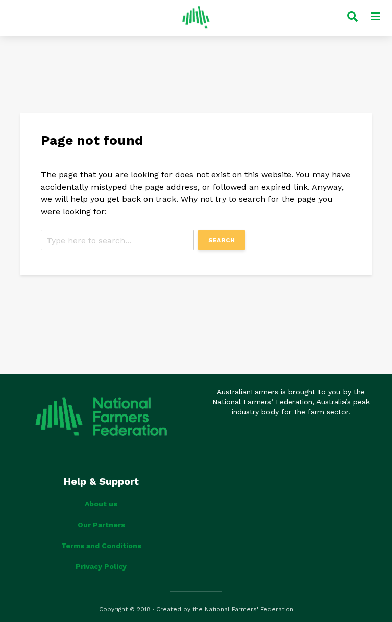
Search (221, 240)
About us (101, 504)
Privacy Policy (101, 566)
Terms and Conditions (101, 545)
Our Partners (101, 525)
